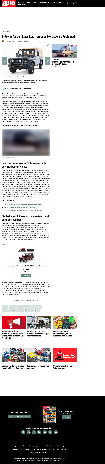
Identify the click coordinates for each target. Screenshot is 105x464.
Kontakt (44, 453)
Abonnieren (66, 417)
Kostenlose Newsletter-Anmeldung (19, 416)
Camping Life (44, 2)
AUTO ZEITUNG (5, 31)
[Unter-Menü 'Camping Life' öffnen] (49, 2)
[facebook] (34, 432)
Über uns (56, 449)
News (28, 2)
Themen (63, 449)
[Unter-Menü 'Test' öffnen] (37, 2)
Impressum (17, 446)
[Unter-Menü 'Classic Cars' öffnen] (62, 2)
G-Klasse (14, 102)
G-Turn (23, 286)
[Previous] (4, 61)
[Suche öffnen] (68, 3)
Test (34, 2)
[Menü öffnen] (76, 3)
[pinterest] (23, 432)
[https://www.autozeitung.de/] (9, 3)
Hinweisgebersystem (44, 449)
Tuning (10, 31)
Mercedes (12, 307)
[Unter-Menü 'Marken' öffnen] (23, 2)
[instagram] (28, 432)
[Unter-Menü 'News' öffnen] (30, 2)
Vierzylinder (27, 182)
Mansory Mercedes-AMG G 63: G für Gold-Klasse (20, 207)
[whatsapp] (50, 432)
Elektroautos (7, 311)
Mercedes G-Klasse (24, 307)
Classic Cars (56, 2)
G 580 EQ (31, 106)
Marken (19, 2)
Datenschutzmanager (57, 446)
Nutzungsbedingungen (30, 446)
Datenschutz (44, 446)
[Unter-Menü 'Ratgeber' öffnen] (24, 4)
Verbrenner (29, 311)
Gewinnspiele (36, 453)
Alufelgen (37, 230)
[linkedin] (39, 432)
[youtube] (45, 432)
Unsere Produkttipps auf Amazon (27, 121)
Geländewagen (18, 311)
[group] (26, 65)
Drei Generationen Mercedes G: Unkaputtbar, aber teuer (22, 204)
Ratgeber (20, 4)
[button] (26, 300)
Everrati (33, 192)
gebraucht (21, 110)
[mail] (56, 432)
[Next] (47, 61)
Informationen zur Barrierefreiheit (24, 449)
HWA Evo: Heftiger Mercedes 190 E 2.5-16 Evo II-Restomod (23, 211)
